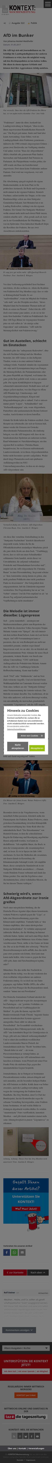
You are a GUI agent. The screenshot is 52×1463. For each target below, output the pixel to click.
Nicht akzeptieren (18, 746)
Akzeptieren (37, 748)
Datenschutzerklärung (16, 729)
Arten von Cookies (29, 735)
